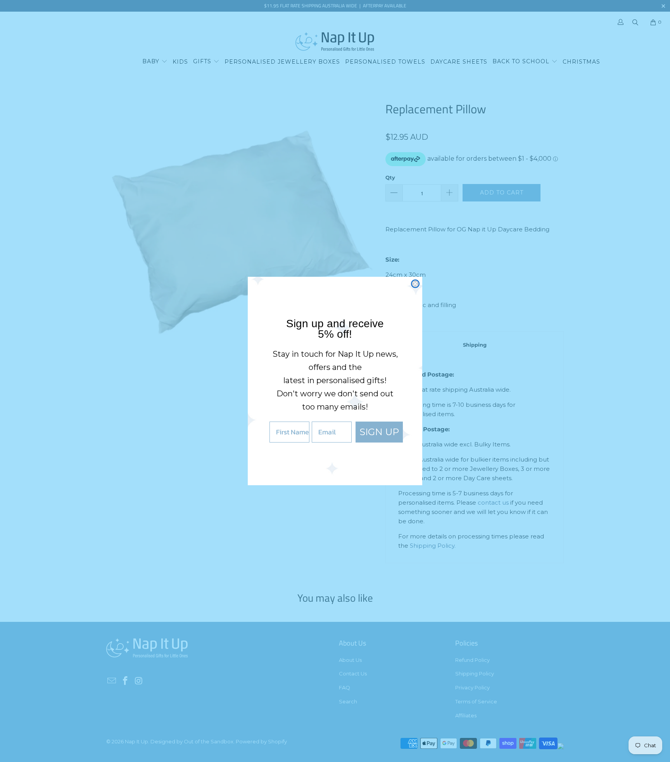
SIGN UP (379, 431)
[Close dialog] (415, 284)
